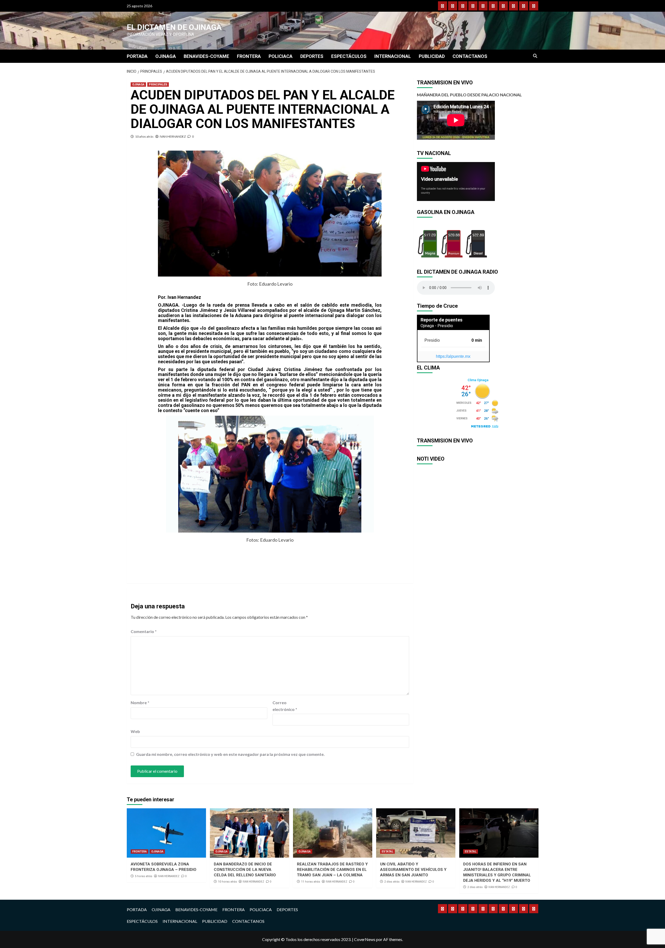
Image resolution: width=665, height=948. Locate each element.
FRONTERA (249, 56)
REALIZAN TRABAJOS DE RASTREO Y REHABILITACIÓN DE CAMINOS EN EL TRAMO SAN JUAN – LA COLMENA (332, 869)
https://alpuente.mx (453, 356)
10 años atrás (144, 136)
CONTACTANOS (470, 56)
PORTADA (137, 56)
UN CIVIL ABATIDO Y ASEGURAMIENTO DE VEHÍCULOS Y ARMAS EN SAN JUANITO (413, 869)
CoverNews (364, 939)
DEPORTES (311, 56)
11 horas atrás (310, 881)
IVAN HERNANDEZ (173, 136)
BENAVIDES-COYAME (206, 56)
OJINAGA (165, 56)
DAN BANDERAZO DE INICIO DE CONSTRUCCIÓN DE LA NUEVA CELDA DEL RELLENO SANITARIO (245, 869)
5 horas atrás (143, 876)
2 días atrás (392, 881)
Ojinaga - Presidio (437, 325)
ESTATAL (387, 851)
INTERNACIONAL (392, 56)
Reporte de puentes (441, 319)
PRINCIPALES (158, 84)
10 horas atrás (227, 881)
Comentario (144, 631)
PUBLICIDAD (432, 56)
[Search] (535, 56)
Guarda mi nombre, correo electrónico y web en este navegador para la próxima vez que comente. (230, 754)
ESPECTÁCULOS (349, 56)
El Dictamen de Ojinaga (174, 27)
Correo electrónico (284, 706)
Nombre (140, 702)
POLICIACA (280, 56)
